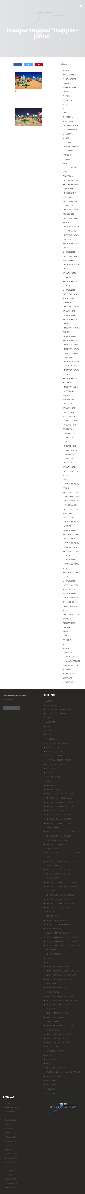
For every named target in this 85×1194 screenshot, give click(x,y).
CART (65, 113)
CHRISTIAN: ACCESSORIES (57, 743)
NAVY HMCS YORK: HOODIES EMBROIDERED (71, 526)
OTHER (66, 636)
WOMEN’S (67, 669)
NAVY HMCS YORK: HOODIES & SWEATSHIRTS (71, 513)
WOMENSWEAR (69, 674)
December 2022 (11, 1111)
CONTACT (67, 159)
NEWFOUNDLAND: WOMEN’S (58, 1042)
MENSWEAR (68, 682)
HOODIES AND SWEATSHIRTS (58, 924)
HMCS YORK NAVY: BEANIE (57, 810)
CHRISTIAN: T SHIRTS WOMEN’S (59, 760)
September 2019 (11, 1158)
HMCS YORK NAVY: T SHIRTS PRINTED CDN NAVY (71, 353)
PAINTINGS (67, 640)
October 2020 (10, 1137)
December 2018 (11, 1183)
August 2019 (10, 1162)
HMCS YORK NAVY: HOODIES (58, 819)
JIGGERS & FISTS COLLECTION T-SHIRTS (69, 437)
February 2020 (10, 1149)
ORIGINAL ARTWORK (55, 1051)
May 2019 (9, 1175)
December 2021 (11, 1120)
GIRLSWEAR (68, 176)
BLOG (65, 104)
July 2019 (8, 1166)
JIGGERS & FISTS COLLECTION (58, 933)
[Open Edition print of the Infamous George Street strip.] (28, 80)
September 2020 (11, 1141)
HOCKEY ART (68, 399)
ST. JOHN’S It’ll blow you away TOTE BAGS (63, 1072)
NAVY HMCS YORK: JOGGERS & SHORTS (62, 1000)
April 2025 (9, 1103)
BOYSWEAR (67, 678)
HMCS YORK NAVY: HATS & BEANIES (61, 815)
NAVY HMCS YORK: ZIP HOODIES (60, 1034)
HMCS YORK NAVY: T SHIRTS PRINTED (62, 882)
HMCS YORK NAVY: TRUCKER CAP (60, 895)
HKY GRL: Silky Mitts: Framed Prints (60, 794)
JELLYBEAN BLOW (70, 420)
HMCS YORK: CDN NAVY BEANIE (59, 907)
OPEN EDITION (69, 623)
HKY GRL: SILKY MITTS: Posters (59, 798)
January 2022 (10, 1116)
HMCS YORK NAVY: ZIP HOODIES (60, 903)
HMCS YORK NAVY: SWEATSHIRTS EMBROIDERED (71, 311)
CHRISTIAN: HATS (70, 125)
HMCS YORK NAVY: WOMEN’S (58, 899)
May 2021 (9, 1128)
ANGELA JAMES (69, 75)
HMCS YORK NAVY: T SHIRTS (58, 870)
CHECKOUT (51, 739)
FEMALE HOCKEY (70, 167)
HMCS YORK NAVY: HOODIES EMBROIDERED (71, 247)
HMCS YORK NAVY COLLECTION (60, 802)
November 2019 (11, 1154)
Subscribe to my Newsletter (14, 695)
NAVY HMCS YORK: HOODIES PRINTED (62, 996)
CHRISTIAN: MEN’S (71, 130)
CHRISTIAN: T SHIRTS (55, 756)
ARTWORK (67, 100)
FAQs (65, 163)
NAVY (65, 480)
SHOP (65, 644)
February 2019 (10, 1179)
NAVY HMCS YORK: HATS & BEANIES (61, 975)
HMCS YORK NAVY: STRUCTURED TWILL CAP (71, 298)
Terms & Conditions (70, 665)
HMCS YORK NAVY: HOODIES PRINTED (62, 832)
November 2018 (11, 1187)
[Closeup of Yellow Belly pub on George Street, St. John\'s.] (28, 99)
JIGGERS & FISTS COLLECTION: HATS (61, 941)
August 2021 (10, 1124)
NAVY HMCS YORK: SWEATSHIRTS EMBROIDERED (71, 589)
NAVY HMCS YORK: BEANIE (57, 966)
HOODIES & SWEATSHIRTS (57, 920)
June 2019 (9, 1170)
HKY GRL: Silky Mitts (71, 180)
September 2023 (11, 1107)
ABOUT (66, 70)
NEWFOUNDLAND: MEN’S (57, 1038)
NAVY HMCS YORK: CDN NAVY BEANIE (62, 971)
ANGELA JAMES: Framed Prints (58, 709)
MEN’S (65, 475)
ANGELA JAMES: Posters (56, 713)
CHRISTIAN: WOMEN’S (55, 764)
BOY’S (65, 108)
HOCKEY (66, 395)
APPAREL (66, 96)
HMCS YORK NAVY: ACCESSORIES (60, 806)
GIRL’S (65, 172)
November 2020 (11, 1133)
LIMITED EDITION (70, 471)
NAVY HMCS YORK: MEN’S (57, 1013)
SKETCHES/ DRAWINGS (56, 1068)
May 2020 (9, 1145)
